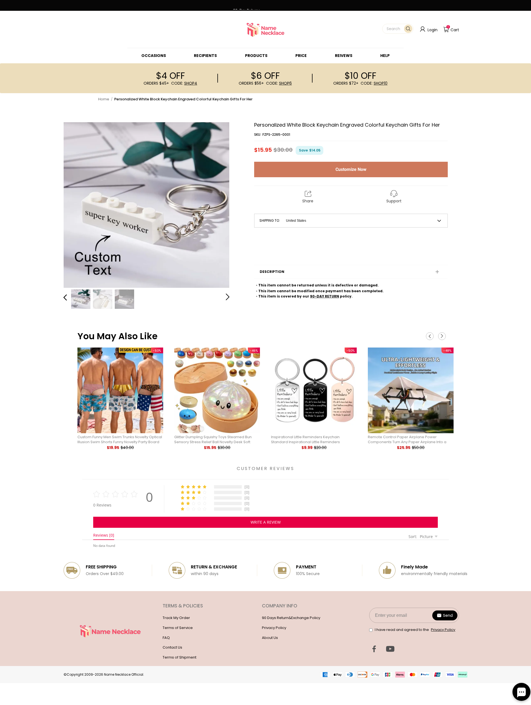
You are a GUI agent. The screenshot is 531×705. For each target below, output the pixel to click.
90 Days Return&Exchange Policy (291, 617)
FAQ (166, 637)
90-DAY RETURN (324, 296)
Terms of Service (178, 627)
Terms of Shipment (179, 657)
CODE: (184, 83)
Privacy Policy (274, 627)
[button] (397, 29)
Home (103, 99)
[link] (153, 55)
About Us (270, 637)
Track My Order (176, 617)
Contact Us (172, 647)
